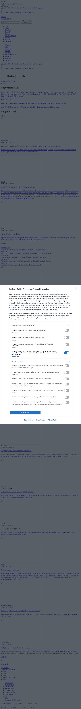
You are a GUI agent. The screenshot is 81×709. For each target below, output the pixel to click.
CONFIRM (25, 412)
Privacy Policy (52, 420)
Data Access (40, 420)
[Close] (77, 289)
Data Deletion (28, 420)
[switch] (66, 330)
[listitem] (40, 325)
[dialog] (40, 354)
